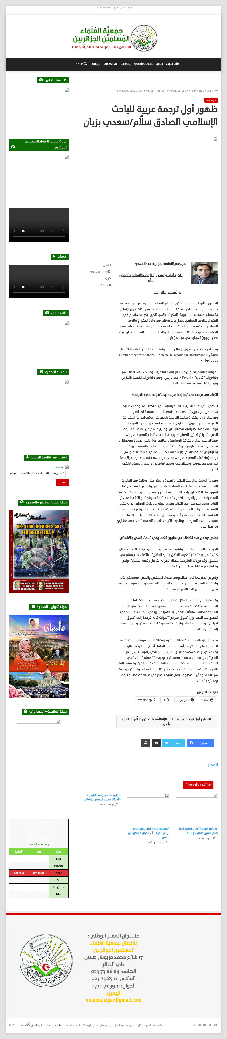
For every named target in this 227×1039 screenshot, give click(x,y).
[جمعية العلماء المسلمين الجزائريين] (113, 38)
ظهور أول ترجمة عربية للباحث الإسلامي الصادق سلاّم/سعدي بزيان (165, 722)
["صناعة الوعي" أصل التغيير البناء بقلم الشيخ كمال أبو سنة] (197, 809)
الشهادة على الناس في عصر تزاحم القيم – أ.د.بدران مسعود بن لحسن (148, 833)
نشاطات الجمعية (143, 64)
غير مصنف (196, 91)
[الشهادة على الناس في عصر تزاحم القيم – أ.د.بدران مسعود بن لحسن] (148, 809)
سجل (62, 482)
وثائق (159, 64)
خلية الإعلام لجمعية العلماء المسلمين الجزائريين (58, 1025)
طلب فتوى (172, 64)
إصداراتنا (126, 64)
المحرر (107, 265)
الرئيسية (96, 64)
